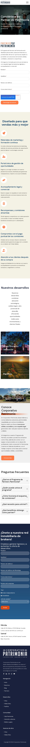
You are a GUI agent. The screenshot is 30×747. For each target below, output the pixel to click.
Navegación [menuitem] (6, 678)
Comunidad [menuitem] (6, 712)
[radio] (15, 593)
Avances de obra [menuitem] (8, 728)
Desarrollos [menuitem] (6, 697)
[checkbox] (15, 594)
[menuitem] (5, 682)
